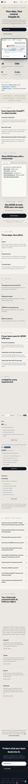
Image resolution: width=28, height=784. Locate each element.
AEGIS (4, 2)
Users (3, 415)
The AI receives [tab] (22, 162)
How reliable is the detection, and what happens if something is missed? (12, 556)
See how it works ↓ (8, 33)
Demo (21, 2)
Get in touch (14, 498)
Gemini (14, 40)
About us (3, 780)
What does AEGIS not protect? (10, 568)
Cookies (17, 780)
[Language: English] (17, 783)
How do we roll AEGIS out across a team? (13, 542)
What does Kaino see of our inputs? (11, 537)
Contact (8, 780)
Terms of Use (11, 782)
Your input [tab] (5, 162)
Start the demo (14, 215)
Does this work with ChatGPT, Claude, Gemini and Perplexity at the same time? (13, 523)
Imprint (3, 782)
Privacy (12, 780)
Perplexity (19, 40)
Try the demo (7, 768)
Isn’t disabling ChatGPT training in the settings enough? (12, 574)
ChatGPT (5, 40)
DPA (6, 782)
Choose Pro (14, 468)
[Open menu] (26, 2)
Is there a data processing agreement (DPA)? (12, 581)
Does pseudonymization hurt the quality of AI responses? (13, 531)
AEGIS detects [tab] (14, 162)
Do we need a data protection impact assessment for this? (12, 549)
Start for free (6, 29)
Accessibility (23, 780)
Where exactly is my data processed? (12, 562)
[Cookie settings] (25, 781)
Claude (9, 40)
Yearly (22, 415)
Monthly (12, 415)
